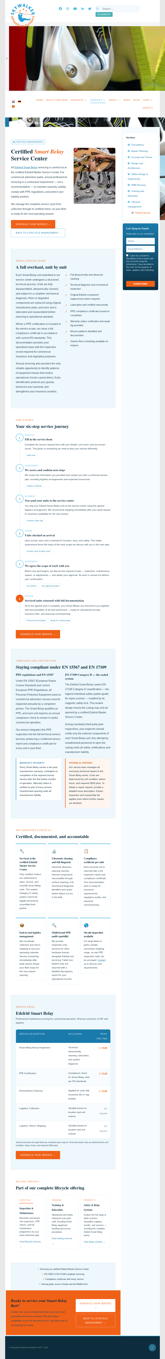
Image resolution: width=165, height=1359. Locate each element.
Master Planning (139, 151)
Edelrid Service (142, 212)
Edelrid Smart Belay (26, 167)
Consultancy (137, 144)
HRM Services (138, 185)
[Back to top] (152, 1347)
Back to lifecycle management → (95, 1320)
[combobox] (117, 8)
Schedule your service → (33, 224)
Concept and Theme (141, 157)
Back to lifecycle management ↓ (38, 232)
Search (105, 14)
